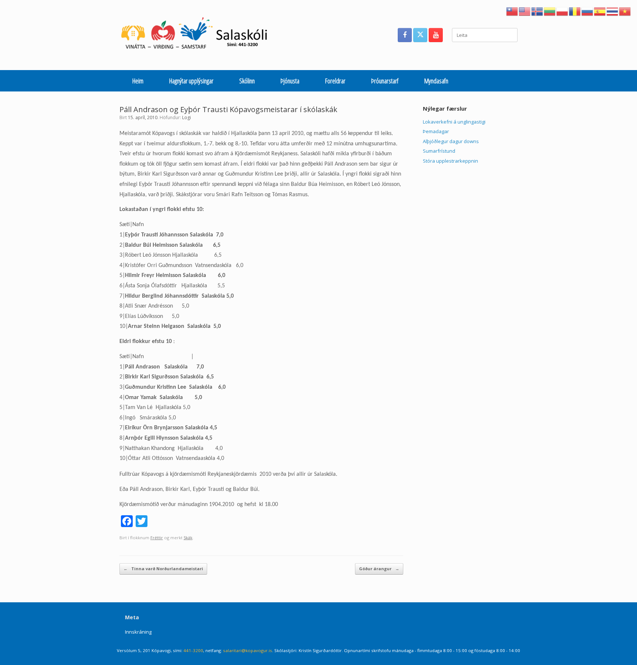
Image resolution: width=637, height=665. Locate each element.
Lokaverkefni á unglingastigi (454, 121)
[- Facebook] (405, 35)
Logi (186, 117)
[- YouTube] (436, 35)
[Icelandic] (537, 10)
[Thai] (612, 10)
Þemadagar (436, 131)
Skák (188, 537)
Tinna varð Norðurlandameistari (163, 568)
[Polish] (562, 10)
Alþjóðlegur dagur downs (451, 141)
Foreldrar (335, 80)
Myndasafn (436, 80)
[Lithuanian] (550, 10)
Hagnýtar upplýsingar (191, 80)
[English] (525, 10)
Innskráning (138, 631)
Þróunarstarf (384, 80)
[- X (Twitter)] (420, 35)
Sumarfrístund (439, 151)
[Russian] (587, 10)
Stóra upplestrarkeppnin (450, 160)
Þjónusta (290, 80)
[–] (198, 35)
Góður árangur (379, 568)
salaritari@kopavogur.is (247, 650)
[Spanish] (600, 10)
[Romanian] (575, 10)
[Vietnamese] (625, 10)
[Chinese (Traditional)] (512, 10)
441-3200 (193, 650)
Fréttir (156, 537)
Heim (137, 80)
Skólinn (247, 80)
